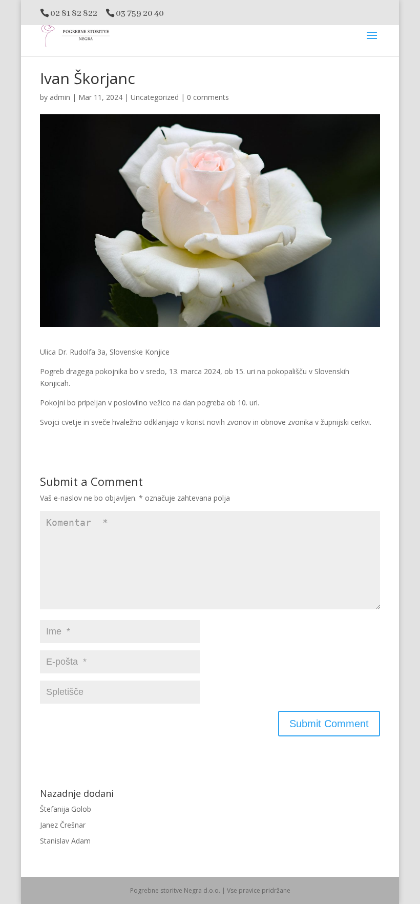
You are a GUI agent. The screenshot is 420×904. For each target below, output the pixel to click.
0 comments (208, 97)
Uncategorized (155, 97)
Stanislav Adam (65, 841)
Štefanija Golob (65, 809)
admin (60, 97)
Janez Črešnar (63, 825)
